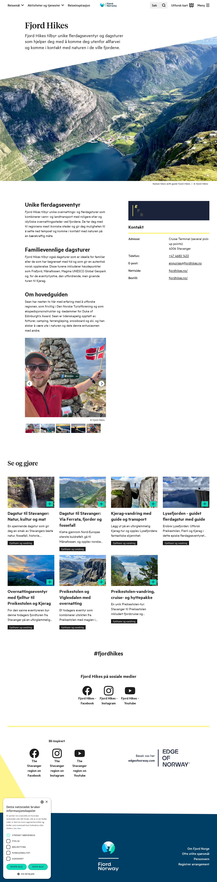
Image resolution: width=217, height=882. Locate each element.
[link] (198, 848)
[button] (27, 874)
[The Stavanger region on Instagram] (57, 753)
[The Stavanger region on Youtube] (80, 753)
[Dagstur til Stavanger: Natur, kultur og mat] (31, 492)
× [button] (46, 802)
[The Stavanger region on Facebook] (34, 753)
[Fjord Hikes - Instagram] (108, 691)
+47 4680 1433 (179, 256)
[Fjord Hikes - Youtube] (130, 691)
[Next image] (101, 383)
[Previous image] (29, 383)
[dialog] (27, 838)
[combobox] (42, 802)
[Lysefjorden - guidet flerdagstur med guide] (186, 492)
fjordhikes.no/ (178, 270)
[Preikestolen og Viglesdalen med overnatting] (82, 570)
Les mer (17, 828)
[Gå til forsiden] (108, 5)
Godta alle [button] (16, 866)
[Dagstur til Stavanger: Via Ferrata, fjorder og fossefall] (82, 492)
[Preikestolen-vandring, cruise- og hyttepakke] (134, 570)
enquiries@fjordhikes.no (185, 263)
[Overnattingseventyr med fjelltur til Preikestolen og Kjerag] (31, 570)
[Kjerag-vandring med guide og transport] (134, 492)
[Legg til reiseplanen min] (49, 504)
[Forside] (108, 856)
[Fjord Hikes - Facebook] (87, 691)
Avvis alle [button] (38, 866)
